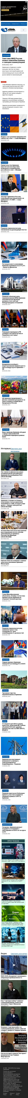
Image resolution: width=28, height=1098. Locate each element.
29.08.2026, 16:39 (5, 140)
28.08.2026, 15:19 (6, 438)
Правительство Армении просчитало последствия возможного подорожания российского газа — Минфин (11, 167)
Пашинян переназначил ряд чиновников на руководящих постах (14, 229)
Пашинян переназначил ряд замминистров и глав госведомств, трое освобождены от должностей (13, 630)
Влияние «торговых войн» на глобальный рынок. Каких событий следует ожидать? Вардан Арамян (13, 1028)
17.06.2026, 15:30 (5, 979)
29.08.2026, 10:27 (6, 269)
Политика (4, 134)
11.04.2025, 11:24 (4, 1032)
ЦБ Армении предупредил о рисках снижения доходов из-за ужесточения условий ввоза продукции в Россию (13, 400)
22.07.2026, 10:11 (4, 565)
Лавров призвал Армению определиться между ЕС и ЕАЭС (13, 663)
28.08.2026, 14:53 (6, 600)
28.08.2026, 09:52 (6, 696)
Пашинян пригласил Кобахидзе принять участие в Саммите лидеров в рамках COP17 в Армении (13, 795)
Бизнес (5, 721)
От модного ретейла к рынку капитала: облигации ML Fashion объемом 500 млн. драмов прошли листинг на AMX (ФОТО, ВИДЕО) (13, 727)
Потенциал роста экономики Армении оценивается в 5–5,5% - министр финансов (13, 265)
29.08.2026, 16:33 (5, 171)
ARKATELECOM (5, 24)
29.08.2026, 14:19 (5, 203)
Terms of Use (12, 1094)
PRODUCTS (24, 24)
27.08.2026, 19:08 (6, 732)
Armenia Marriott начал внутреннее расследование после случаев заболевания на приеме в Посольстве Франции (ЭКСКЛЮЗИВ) (13, 534)
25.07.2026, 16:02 (5, 538)
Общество (6, 591)
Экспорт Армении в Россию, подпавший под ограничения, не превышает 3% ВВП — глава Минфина (12, 199)
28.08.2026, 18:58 (6, 370)
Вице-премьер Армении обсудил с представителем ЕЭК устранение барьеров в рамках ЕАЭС (14, 434)
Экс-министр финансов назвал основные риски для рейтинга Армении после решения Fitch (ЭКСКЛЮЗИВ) (12, 474)
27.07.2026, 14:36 (5, 508)
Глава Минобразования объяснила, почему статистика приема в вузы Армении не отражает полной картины (13, 596)
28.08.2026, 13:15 (6, 634)
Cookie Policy (18, 1094)
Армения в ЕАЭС (7, 824)
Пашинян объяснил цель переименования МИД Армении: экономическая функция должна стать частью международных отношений (14, 299)
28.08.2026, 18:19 (6, 404)
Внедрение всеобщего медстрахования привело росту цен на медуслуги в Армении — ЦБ (13, 366)
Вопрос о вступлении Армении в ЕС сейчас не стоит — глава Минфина (13, 137)
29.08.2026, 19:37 (7, 65)
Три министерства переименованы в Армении (12, 693)
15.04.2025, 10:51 (4, 1005)
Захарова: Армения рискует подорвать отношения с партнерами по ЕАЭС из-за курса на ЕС (14, 829)
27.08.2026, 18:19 (6, 766)
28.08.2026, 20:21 (6, 337)
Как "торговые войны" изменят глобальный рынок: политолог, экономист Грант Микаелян (12, 1002)
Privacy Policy (5, 1094)
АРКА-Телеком (13, 841)
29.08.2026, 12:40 (5, 231)
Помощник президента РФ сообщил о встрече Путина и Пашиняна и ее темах (12, 333)
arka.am (10, 1082)
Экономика (6, 55)
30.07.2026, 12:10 (5, 478)
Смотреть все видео (19, 954)
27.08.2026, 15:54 (6, 833)
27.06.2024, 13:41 (5, 1058)
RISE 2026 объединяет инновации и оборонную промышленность (13, 976)
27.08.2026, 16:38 (6, 799)
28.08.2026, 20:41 (6, 304)
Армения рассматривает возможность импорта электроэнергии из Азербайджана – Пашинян (11, 761)
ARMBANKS (15, 24)
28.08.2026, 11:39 (6, 665)
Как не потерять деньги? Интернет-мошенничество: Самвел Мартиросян (14, 1055)
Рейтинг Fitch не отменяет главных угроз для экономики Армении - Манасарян (13, 562)
